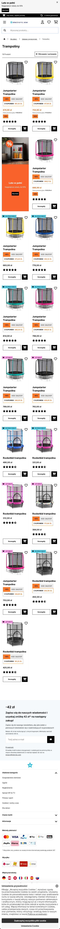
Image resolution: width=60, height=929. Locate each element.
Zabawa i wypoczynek (29, 39)
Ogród (4, 783)
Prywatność (10, 747)
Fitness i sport (7, 798)
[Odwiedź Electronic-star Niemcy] (4, 878)
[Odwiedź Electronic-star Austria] (9, 878)
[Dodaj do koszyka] (25, 128)
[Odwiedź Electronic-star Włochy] (26, 878)
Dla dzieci (13, 39)
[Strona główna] (7, 39)
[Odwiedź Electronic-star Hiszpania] (31, 878)
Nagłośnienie (7, 788)
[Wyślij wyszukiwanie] (5, 30)
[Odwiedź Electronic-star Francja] (20, 878)
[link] (15, 73)
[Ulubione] (49, 22)
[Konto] (42, 22)
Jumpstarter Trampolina (10, 92)
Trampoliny (46, 39)
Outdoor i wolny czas (10, 803)
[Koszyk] (56, 22)
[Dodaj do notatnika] (26, 62)
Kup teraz (5, 10)
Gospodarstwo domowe (11, 778)
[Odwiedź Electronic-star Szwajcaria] (15, 878)
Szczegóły (12, 129)
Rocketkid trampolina (14, 457)
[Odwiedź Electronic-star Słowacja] (37, 878)
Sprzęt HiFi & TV (8, 793)
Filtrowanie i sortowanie (47, 54)
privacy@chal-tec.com (13, 755)
